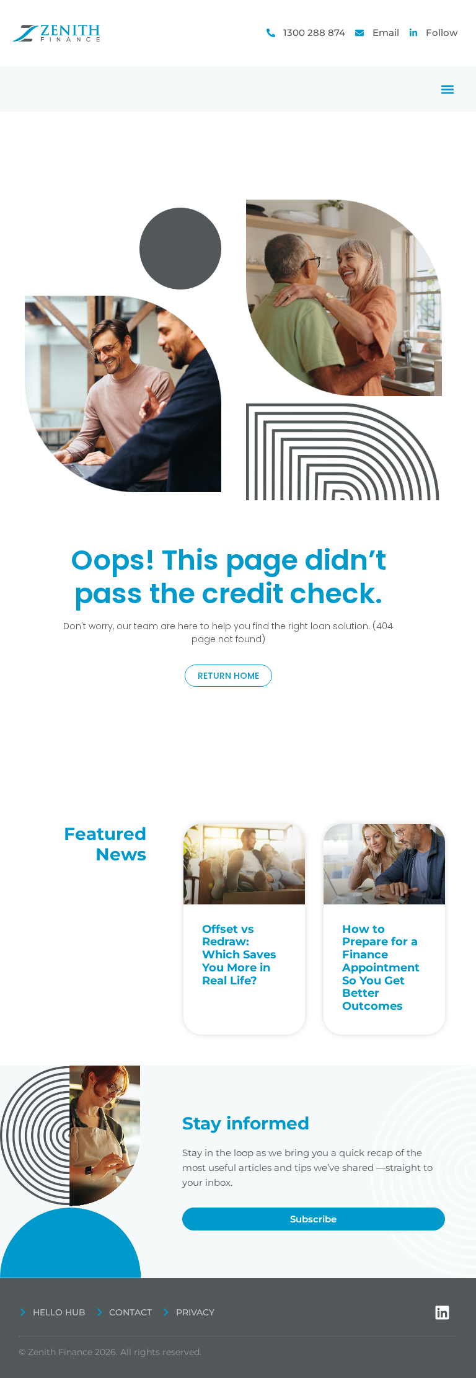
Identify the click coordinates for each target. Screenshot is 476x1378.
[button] (447, 89)
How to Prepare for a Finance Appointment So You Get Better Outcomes (381, 967)
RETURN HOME (228, 675)
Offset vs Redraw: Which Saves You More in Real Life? (239, 954)
